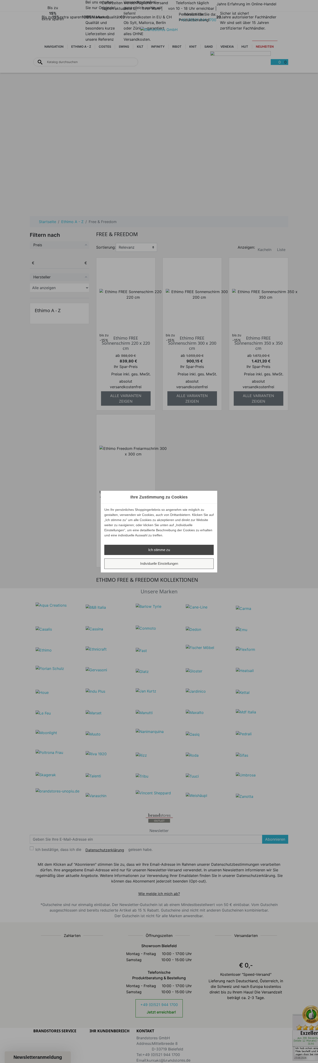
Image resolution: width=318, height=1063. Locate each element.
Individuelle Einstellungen (159, 563)
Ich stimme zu (159, 550)
